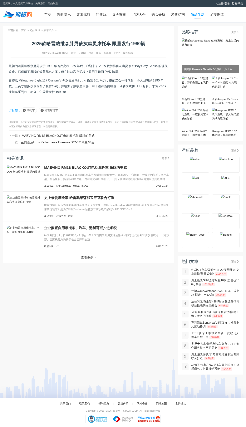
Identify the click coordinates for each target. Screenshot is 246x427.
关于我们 (65, 403)
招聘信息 (103, 403)
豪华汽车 (49, 30)
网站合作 (142, 403)
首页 (47, 15)
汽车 (70, 216)
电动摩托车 (65, 186)
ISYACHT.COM (130, 411)
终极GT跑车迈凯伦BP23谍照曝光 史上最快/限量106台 (215, 271)
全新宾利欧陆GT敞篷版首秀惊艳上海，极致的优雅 (215, 313)
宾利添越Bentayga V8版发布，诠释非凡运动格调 (215, 324)
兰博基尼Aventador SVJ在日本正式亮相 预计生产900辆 (215, 292)
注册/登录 (224, 3)
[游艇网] (18, 14)
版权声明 (123, 403)
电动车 (84, 186)
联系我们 (84, 403)
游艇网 (116, 411)
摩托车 (31, 110)
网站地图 (161, 403)
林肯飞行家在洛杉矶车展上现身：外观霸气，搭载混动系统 (215, 366)
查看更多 (87, 257)
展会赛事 (119, 15)
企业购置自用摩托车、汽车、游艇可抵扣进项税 (80, 228)
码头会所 (158, 15)
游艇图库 (217, 15)
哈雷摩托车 (51, 110)
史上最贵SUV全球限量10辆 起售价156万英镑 (215, 282)
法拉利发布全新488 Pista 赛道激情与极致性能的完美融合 (215, 303)
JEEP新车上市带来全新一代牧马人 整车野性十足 (215, 335)
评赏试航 (83, 15)
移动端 (239, 3)
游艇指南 (178, 15)
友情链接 (180, 403)
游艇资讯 (64, 15)
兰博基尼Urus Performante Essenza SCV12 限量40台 (57, 142)
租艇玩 (101, 15)
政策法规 (48, 246)
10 (185, 366)
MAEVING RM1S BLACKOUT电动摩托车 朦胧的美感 (58, 135)
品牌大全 (139, 15)
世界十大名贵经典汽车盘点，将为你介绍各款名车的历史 (215, 345)
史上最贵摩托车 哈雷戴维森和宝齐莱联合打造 (79, 198)
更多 (164, 158)
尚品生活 (197, 15)
